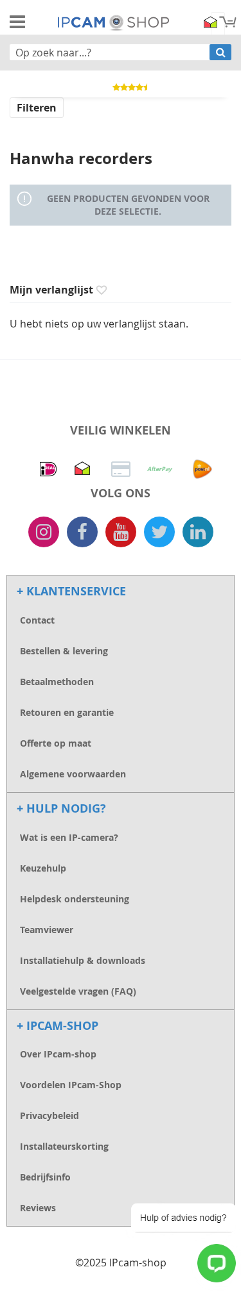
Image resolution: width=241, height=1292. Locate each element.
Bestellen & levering (64, 651)
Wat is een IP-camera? (69, 837)
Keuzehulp (43, 868)
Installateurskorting (64, 1146)
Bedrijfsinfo (45, 1177)
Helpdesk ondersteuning (74, 899)
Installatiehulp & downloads (82, 960)
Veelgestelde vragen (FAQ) (78, 991)
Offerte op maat (55, 743)
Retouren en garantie (67, 712)
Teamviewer (46, 929)
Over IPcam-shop (58, 1054)
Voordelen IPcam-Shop (70, 1085)
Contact (37, 620)
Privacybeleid (49, 1115)
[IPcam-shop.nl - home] (113, 22)
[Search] (220, 52)
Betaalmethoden (57, 681)
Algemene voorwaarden (73, 774)
